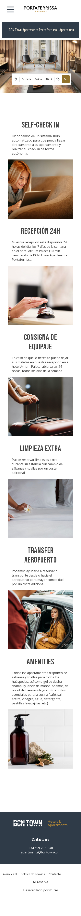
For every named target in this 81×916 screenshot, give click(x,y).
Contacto (55, 874)
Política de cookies (33, 874)
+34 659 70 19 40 (40, 848)
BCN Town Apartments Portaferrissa (33, 29)
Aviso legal (10, 874)
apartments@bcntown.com (40, 852)
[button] (66, 79)
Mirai (53, 890)
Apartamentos (68, 29)
